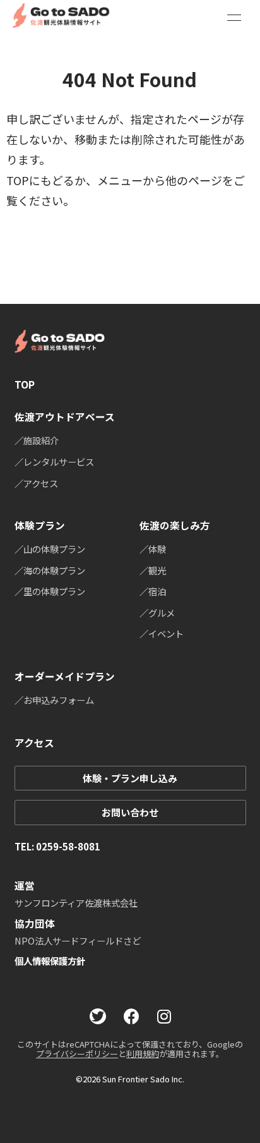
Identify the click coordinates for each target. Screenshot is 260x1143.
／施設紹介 (37, 440)
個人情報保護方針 (50, 960)
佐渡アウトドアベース (65, 416)
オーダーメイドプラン (65, 676)
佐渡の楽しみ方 (174, 525)
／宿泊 (152, 591)
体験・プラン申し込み (130, 778)
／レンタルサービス (54, 461)
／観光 (152, 570)
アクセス (34, 743)
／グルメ (157, 612)
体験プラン (40, 525)
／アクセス (36, 483)
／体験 (152, 548)
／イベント (161, 633)
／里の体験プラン (50, 591)
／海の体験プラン (50, 570)
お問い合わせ (130, 812)
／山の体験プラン (50, 548)
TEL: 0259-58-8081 (57, 846)
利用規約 (142, 1054)
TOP (25, 384)
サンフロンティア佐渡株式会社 (76, 902)
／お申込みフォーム (54, 699)
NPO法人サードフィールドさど (78, 940)
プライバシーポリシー (77, 1054)
